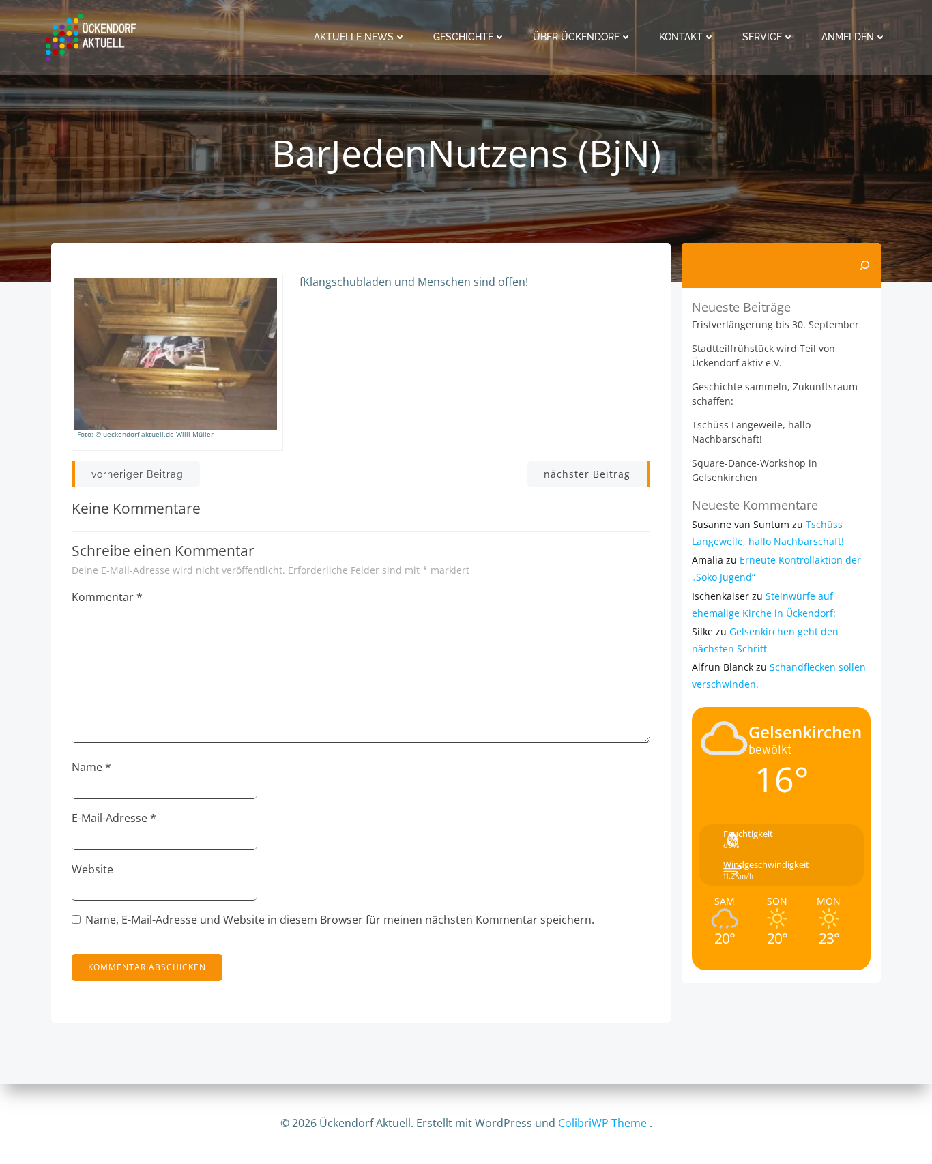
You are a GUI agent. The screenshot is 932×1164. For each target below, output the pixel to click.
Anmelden (847, 36)
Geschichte (463, 36)
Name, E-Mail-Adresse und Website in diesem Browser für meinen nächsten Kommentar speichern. (339, 919)
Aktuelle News (354, 36)
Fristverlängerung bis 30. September (775, 324)
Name (91, 766)
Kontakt (681, 36)
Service (762, 36)
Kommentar (107, 597)
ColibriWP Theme (602, 1123)
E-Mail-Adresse (114, 818)
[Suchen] (864, 265)
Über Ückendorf (576, 36)
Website (92, 869)
